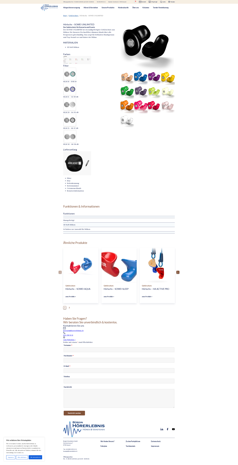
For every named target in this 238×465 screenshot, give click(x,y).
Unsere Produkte (108, 8)
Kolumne (146, 8)
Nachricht (68, 387)
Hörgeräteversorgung (71, 8)
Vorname (68, 345)
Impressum (155, 446)
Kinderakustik (123, 8)
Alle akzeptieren (35, 457)
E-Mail (67, 366)
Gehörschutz (73, 16)
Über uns (135, 8)
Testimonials (130, 446)
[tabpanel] (80, 275)
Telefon (67, 376)
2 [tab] (69, 308)
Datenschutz (156, 441)
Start (65, 16)
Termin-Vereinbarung (161, 8)
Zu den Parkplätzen (133, 441)
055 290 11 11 (68, 335)
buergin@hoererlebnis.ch (73, 331)
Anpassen (11, 457)
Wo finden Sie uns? (107, 441)
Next (177, 272)
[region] (24, 449)
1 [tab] (64, 308)
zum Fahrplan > (69, 340)
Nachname (69, 356)
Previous (60, 272)
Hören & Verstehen (91, 8)
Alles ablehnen (21, 457)
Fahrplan (103, 446)
